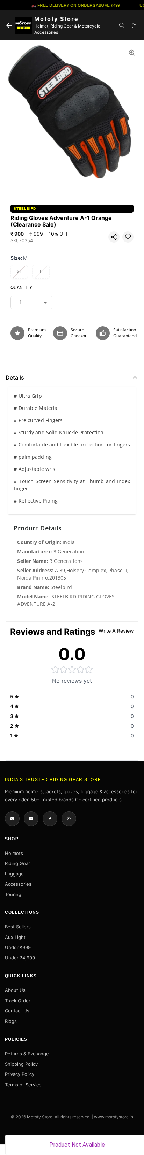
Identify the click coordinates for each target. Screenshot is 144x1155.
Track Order (17, 1000)
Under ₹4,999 (20, 958)
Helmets (14, 853)
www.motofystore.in (113, 1116)
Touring (13, 894)
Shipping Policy (21, 1064)
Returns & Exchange (27, 1053)
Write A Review (116, 631)
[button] (114, 237)
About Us (15, 990)
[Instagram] (12, 818)
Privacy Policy (19, 1074)
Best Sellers (18, 927)
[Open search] (122, 25)
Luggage (14, 874)
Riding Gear (17, 863)
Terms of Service (23, 1084)
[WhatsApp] (69, 818)
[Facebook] (50, 818)
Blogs (11, 1021)
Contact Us (17, 1011)
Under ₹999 (18, 947)
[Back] (9, 25)
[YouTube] (31, 818)
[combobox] (31, 302)
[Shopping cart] (134, 25)
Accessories (18, 884)
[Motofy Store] (23, 25)
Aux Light (15, 937)
